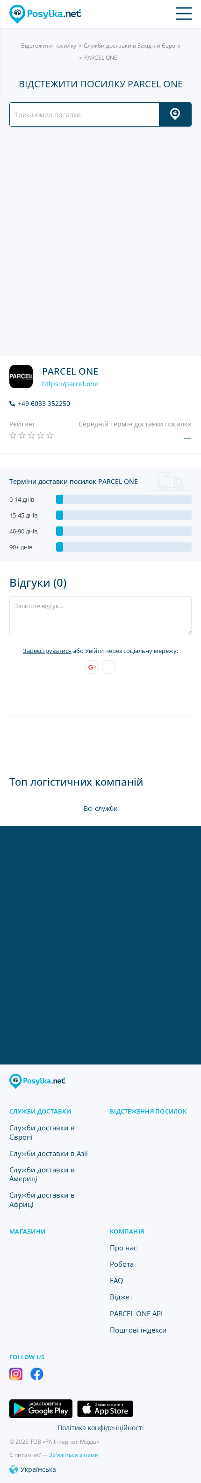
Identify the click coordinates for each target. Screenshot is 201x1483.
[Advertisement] (100, 241)
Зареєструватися (47, 650)
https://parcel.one (70, 384)
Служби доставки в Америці (42, 1174)
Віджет (121, 1296)
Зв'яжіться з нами (74, 1455)
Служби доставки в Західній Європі (132, 46)
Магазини (27, 1231)
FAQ (116, 1280)
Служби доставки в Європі (42, 1132)
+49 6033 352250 (44, 403)
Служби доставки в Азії (48, 1153)
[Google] (92, 667)
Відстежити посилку (48, 46)
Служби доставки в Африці (42, 1199)
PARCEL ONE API (136, 1313)
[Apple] (109, 667)
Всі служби (101, 808)
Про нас (123, 1247)
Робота (122, 1264)
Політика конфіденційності (100, 1428)
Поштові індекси (138, 1329)
